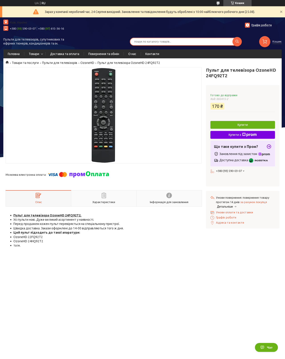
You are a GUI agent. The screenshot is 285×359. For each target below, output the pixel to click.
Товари (34, 53)
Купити (243, 124)
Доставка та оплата (64, 53)
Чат (270, 347)
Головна (14, 53)
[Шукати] (237, 41)
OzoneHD (87, 63)
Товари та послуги (25, 63)
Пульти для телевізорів (59, 63)
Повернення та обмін (103, 53)
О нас (132, 53)
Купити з (235, 135)
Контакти (152, 53)
